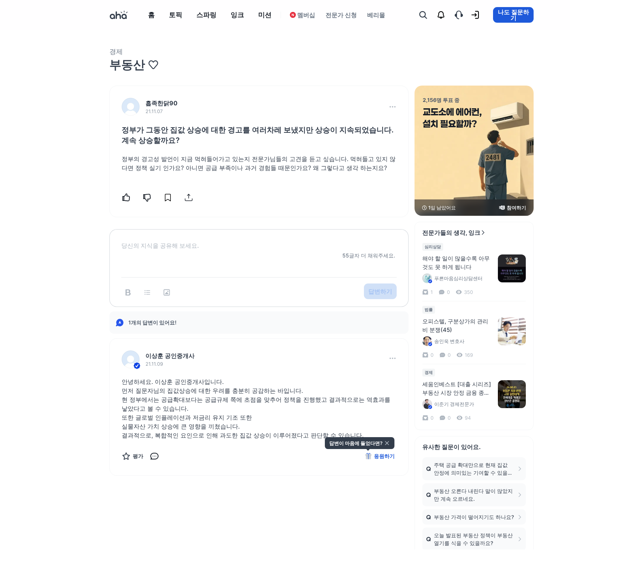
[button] (392, 106)
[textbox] (259, 239)
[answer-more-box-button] (392, 358)
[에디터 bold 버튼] (128, 292)
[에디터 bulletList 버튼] (147, 292)
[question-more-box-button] (392, 106)
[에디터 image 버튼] (166, 292)
